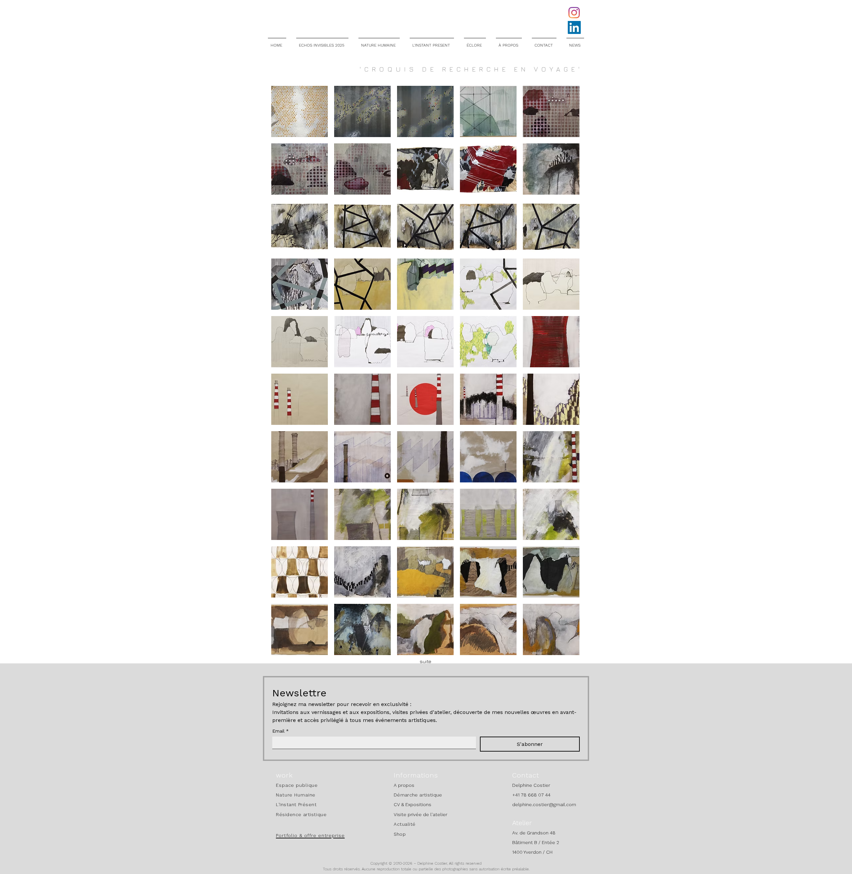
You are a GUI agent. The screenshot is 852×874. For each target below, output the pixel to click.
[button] (299, 111)
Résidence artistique (301, 814)
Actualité (405, 824)
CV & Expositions (412, 804)
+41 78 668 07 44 (531, 794)
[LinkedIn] (574, 27)
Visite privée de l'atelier (420, 814)
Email (280, 731)
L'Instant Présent (296, 804)
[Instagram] (574, 12)
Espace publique (297, 785)
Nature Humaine (296, 794)
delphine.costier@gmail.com (544, 804)
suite (425, 661)
